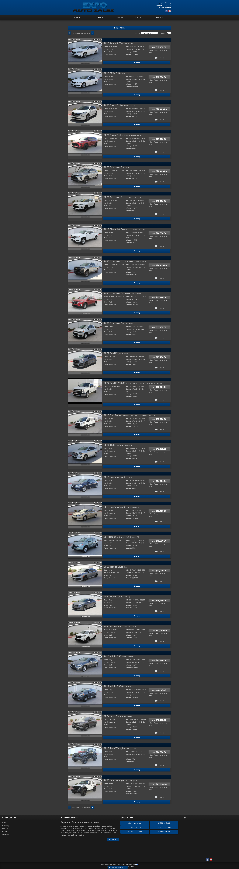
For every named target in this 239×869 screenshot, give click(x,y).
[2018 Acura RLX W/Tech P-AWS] (85, 51)
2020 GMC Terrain (118, 445)
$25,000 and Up (164, 832)
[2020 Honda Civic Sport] (85, 574)
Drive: (106, 52)
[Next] (92, 33)
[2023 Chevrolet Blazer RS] (85, 175)
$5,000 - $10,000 (164, 823)
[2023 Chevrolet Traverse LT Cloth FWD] (85, 301)
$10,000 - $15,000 (134, 827)
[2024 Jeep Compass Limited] (85, 724)
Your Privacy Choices (130, 864)
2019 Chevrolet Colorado (124, 229)
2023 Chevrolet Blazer (117, 167)
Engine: (128, 49)
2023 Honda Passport (120, 626)
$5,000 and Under (134, 823)
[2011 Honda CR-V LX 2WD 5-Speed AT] (85, 544)
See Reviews (112, 839)
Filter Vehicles (120, 28)
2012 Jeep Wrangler (120, 748)
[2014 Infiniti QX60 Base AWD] (85, 694)
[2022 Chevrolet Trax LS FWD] (85, 331)
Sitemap (122, 864)
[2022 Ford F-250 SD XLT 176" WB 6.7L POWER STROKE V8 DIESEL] (85, 390)
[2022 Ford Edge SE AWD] (85, 361)
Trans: (106, 54)
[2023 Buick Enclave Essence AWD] (85, 113)
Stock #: (129, 54)
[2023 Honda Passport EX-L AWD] (85, 634)
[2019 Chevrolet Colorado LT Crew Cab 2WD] (85, 237)
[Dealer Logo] (94, 7)
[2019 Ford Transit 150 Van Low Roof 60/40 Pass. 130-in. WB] (85, 423)
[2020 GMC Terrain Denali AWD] (85, 452)
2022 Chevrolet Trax (118, 323)
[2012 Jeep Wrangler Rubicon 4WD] (85, 756)
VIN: (127, 47)
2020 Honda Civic (116, 566)
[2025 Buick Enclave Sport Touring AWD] (85, 143)
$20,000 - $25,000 (135, 832)
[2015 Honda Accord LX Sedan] (85, 484)
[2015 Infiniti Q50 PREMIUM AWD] (85, 664)
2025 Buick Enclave (122, 135)
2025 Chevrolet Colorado (125, 261)
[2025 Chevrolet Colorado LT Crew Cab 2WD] (85, 269)
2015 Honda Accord (118, 477)
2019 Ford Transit (130, 415)
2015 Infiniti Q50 (119, 656)
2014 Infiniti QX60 (118, 686)
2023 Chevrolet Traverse (123, 293)
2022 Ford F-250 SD (133, 383)
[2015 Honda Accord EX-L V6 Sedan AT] (85, 514)
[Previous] (69, 33)
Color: (106, 47)
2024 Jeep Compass (118, 716)
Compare (160, 58)
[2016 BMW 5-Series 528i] (85, 81)
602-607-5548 (165, 8)
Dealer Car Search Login (106, 864)
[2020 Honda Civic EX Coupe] (85, 604)
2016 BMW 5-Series (116, 73)
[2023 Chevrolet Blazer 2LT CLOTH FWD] (85, 204)
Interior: (107, 49)
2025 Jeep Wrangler (120, 780)
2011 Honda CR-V (121, 537)
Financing (137, 62)
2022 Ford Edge (116, 353)
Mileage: (129, 52)
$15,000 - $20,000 (164, 827)
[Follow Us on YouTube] (169, 11)
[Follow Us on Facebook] (166, 11)
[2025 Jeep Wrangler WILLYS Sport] (85, 788)
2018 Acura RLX (118, 43)
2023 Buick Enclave (120, 105)
